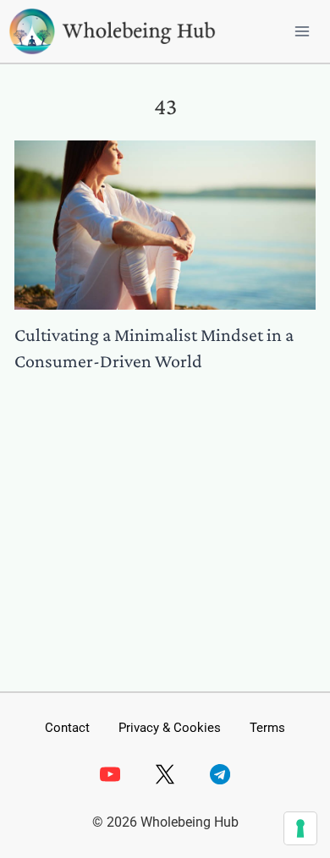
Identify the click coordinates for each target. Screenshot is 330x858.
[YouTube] (109, 774)
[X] (165, 774)
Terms (267, 727)
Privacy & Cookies (169, 727)
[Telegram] (220, 774)
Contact (67, 727)
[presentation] (165, 225)
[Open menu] (301, 31)
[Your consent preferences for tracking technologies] (300, 828)
